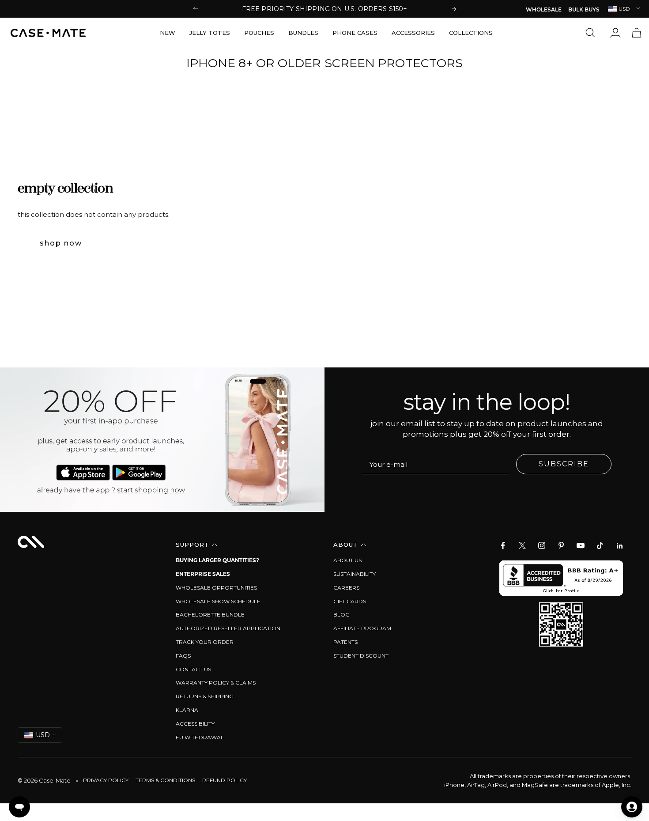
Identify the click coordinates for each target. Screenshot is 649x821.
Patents (345, 642)
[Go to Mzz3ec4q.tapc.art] (162, 439)
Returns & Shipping (205, 696)
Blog (341, 614)
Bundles (303, 32)
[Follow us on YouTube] (580, 545)
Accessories (413, 32)
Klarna (187, 710)
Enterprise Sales (203, 574)
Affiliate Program (362, 628)
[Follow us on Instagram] (541, 545)
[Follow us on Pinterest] (561, 545)
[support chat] (19, 806)
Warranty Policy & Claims (216, 682)
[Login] (615, 32)
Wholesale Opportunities (216, 587)
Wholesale (544, 10)
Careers (346, 587)
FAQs (183, 655)
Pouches (259, 32)
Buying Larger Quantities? (217, 560)
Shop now (61, 243)
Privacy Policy (105, 780)
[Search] (592, 33)
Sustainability (354, 574)
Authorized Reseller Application (228, 628)
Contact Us (193, 669)
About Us (347, 560)
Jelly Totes (209, 32)
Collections (471, 32)
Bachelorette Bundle (210, 614)
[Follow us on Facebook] (503, 545)
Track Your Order (205, 642)
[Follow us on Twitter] (522, 545)
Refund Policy (224, 780)
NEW (167, 32)
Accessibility (195, 723)
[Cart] (636, 32)
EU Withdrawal (200, 737)
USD (624, 8)
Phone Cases (354, 32)
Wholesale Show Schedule (218, 601)
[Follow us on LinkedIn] (619, 545)
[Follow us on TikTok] (600, 545)
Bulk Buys (584, 10)
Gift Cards (349, 601)
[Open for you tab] (631, 806)
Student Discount (361, 655)
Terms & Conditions (165, 780)
